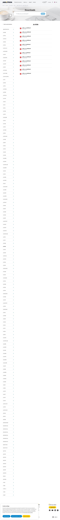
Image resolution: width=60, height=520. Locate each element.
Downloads (11, 5)
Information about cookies (28, 512)
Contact (34, 2)
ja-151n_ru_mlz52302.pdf (26, 69)
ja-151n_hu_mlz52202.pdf (26, 48)
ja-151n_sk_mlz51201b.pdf (26, 73)
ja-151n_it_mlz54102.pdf (26, 52)
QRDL (15, 5)
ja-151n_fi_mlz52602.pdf (26, 44)
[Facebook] (49, 510)
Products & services (17, 2)
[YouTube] (52, 510)
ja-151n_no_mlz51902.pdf (26, 56)
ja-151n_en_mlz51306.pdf (26, 36)
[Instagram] (57, 510)
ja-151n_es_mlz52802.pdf (26, 40)
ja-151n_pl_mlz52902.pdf (26, 60)
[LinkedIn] (55, 510)
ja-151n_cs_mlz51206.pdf (26, 27)
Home (3, 5)
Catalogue (49, 2)
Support (30, 2)
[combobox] (30, 14)
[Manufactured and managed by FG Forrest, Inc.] (53, 517)
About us (25, 2)
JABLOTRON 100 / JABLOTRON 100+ (22, 5)
